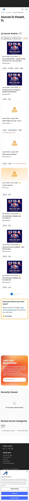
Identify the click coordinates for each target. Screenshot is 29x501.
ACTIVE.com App (7, 455)
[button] (17, 38)
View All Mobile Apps (8, 463)
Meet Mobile (6, 461)
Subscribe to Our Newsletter (11, 469)
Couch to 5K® (6, 457)
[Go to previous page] (8, 294)
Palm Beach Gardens (9, 431)
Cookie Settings (14, 488)
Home (2, 12)
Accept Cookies (14, 498)
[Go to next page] (20, 294)
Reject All (14, 493)
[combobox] (6, 38)
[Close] (27, 471)
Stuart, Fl (8, 12)
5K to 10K (5, 459)
